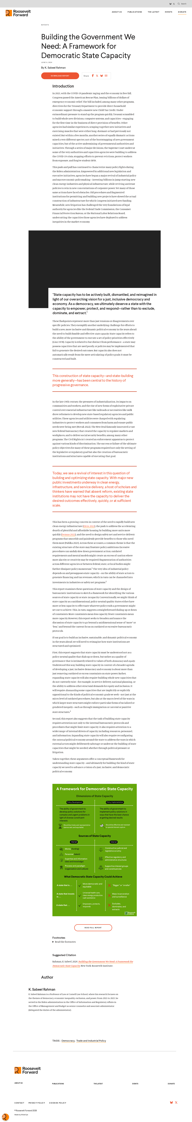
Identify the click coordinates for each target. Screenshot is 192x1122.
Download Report (60, 77)
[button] (182, 3)
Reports (45, 25)
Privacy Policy (37, 1103)
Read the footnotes (65, 941)
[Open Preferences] (5, 1117)
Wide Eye (24, 1115)
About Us (117, 12)
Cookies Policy (57, 1103)
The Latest (153, 12)
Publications (135, 12)
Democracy (68, 1040)
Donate (182, 12)
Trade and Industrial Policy (91, 1040)
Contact (19, 1103)
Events (168, 12)
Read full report (93, 928)
